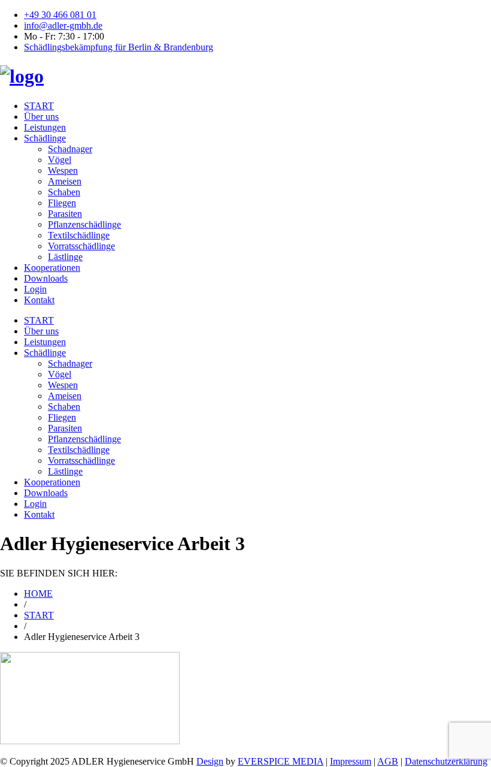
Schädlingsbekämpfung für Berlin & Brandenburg (118, 47)
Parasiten (65, 214)
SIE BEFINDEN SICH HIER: (58, 573)
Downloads (46, 278)
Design (209, 761)
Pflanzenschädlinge (84, 224)
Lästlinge (65, 257)
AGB (387, 761)
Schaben (64, 192)
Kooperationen (52, 267)
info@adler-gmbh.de (63, 25)
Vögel (59, 160)
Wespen (63, 170)
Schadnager (70, 149)
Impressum (350, 761)
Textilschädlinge (79, 235)
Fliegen (62, 203)
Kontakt (39, 300)
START (39, 106)
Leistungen (45, 127)
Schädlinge (45, 138)
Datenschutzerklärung (446, 761)
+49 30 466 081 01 (60, 15)
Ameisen (64, 181)
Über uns (41, 116)
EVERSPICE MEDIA (280, 761)
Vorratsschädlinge (81, 246)
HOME (38, 593)
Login (35, 289)
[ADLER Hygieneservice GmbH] (22, 76)
